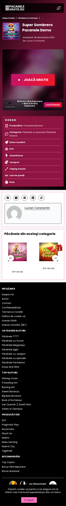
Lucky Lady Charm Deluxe (17, 264)
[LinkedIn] (33, 198)
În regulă (29, 500)
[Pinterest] (24, 198)
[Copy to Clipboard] (41, 198)
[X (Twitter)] (16, 198)
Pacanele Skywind (33, 125)
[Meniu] (59, 8)
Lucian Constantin (36, 40)
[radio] (6, 120)
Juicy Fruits (48, 262)
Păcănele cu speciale (33, 132)
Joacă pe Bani (53, 104)
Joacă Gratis (36, 80)
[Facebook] (8, 198)
